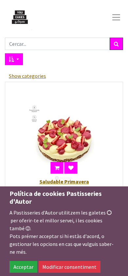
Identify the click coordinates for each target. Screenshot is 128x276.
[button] (14, 59)
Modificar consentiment (69, 267)
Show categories (27, 76)
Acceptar (23, 267)
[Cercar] (116, 44)
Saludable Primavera (64, 181)
